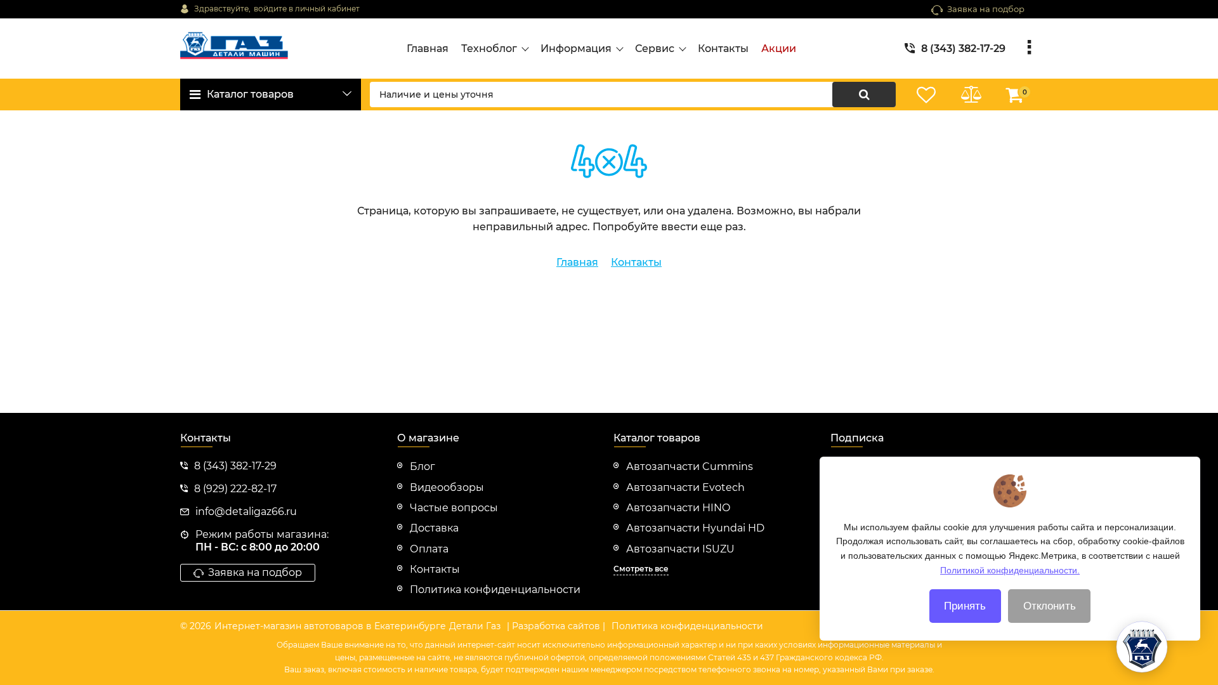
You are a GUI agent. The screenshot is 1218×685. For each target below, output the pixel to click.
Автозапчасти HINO (678, 508)
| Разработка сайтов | (556, 626)
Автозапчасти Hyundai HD (695, 528)
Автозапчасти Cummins (689, 466)
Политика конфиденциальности (687, 626)
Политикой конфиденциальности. (1010, 569)
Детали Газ (475, 626)
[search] (864, 94)
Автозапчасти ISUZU (680, 549)
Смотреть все (641, 568)
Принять (965, 606)
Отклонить (1049, 606)
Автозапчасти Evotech (685, 487)
